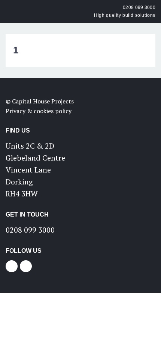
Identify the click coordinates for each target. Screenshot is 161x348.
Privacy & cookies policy (39, 111)
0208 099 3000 (139, 7)
